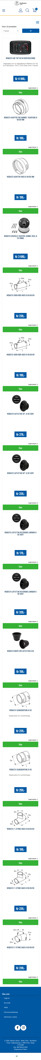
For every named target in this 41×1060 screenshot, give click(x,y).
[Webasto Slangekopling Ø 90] (20, 759)
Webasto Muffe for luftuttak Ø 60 (20, 651)
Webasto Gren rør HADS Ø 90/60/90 (21, 354)
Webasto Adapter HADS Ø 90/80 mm (20, 176)
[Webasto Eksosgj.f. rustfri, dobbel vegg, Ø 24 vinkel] (20, 225)
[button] (27, 11)
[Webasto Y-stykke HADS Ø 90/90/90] (20, 936)
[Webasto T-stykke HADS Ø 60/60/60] (20, 818)
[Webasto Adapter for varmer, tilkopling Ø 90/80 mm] (20, 107)
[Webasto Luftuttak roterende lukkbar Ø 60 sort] (20, 521)
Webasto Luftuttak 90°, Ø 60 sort (20, 473)
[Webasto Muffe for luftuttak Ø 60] (20, 640)
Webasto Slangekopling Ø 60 (20, 710)
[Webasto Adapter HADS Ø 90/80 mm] (20, 166)
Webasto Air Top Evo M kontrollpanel (20, 58)
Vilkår (6, 1007)
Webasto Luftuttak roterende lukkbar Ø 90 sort (20, 592)
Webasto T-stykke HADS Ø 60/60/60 (20, 829)
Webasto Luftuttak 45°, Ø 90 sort (20, 413)
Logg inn (7, 998)
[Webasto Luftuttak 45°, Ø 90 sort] (20, 403)
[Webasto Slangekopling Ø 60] (20, 699)
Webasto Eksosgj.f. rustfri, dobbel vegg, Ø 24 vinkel (20, 237)
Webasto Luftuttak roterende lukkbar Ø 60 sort (20, 533)
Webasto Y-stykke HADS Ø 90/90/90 (20, 947)
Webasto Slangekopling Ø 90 (20, 769)
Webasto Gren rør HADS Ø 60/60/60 (21, 295)
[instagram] (23, 1028)
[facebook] (17, 1028)
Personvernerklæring (11, 1012)
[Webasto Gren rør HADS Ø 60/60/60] (20, 284)
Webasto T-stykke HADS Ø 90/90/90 (20, 888)
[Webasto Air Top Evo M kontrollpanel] (20, 47)
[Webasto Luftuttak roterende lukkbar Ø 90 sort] (20, 581)
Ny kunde (7, 1003)
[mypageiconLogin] (20, 10)
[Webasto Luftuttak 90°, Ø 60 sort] (20, 462)
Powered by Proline (20, 1049)
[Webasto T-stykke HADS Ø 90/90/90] (20, 877)
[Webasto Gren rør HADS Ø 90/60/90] (20, 344)
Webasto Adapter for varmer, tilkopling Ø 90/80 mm (20, 118)
